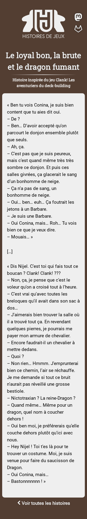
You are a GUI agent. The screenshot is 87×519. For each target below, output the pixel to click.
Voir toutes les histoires (45, 503)
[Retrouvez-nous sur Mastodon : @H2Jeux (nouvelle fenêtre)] (78, 18)
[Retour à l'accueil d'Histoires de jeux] (43, 36)
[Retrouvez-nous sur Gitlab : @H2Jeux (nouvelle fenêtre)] (78, 29)
